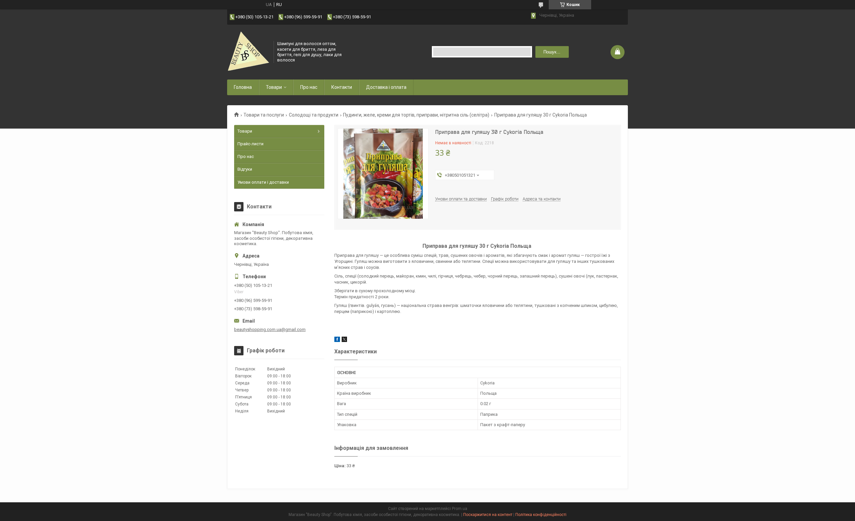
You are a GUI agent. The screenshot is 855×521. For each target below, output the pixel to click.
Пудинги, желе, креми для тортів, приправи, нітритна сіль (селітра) (416, 115)
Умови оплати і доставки (263, 182)
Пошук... (551, 51)
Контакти (341, 87)
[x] (344, 340)
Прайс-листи (250, 143)
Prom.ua (459, 508)
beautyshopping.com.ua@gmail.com (270, 329)
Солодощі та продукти (313, 115)
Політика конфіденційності (540, 514)
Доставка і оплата (386, 87)
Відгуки (244, 169)
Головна (243, 87)
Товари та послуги (263, 115)
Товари (274, 87)
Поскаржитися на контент (487, 514)
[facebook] (337, 340)
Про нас (308, 87)
